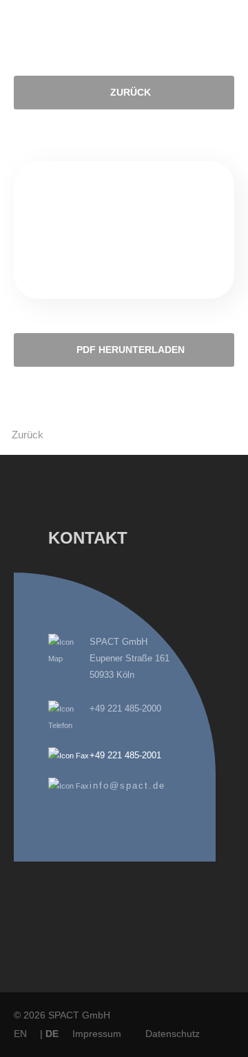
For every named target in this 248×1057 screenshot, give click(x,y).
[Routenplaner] (69, 658)
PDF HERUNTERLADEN (130, 350)
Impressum (96, 1033)
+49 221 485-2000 (125, 708)
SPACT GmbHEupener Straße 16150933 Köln (129, 658)
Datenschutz (172, 1033)
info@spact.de (127, 785)
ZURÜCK (130, 92)
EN (20, 1033)
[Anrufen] (69, 725)
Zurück (27, 434)
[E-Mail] (68, 786)
